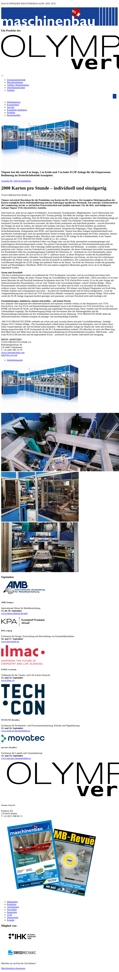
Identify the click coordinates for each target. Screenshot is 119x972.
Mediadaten (12, 902)
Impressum (12, 912)
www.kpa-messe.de (10, 641)
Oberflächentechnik (16, 87)
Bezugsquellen (13, 115)
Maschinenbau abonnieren (13, 968)
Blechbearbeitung (15, 82)
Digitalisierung (13, 102)
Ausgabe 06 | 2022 (10, 181)
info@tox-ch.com (9, 355)
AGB (9, 915)
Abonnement (13, 907)
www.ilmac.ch (8, 680)
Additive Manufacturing (18, 85)
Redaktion (11, 904)
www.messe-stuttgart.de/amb (14, 613)
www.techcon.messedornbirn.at (15, 731)
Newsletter (12, 909)
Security (11, 107)
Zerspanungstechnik (16, 80)
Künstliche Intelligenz (17, 110)
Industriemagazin (15, 360)
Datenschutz (12, 917)
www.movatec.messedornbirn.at (16, 758)
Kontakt (10, 920)
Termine (11, 90)
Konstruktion (13, 104)
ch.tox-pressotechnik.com (13, 352)
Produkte (11, 112)
